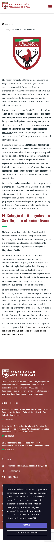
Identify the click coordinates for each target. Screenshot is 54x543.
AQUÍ (33, 518)
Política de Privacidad (27, 533)
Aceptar (26, 525)
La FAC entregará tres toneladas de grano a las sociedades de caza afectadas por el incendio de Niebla (26, 444)
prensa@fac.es (13, 476)
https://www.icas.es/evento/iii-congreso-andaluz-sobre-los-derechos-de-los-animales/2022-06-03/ (26, 331)
